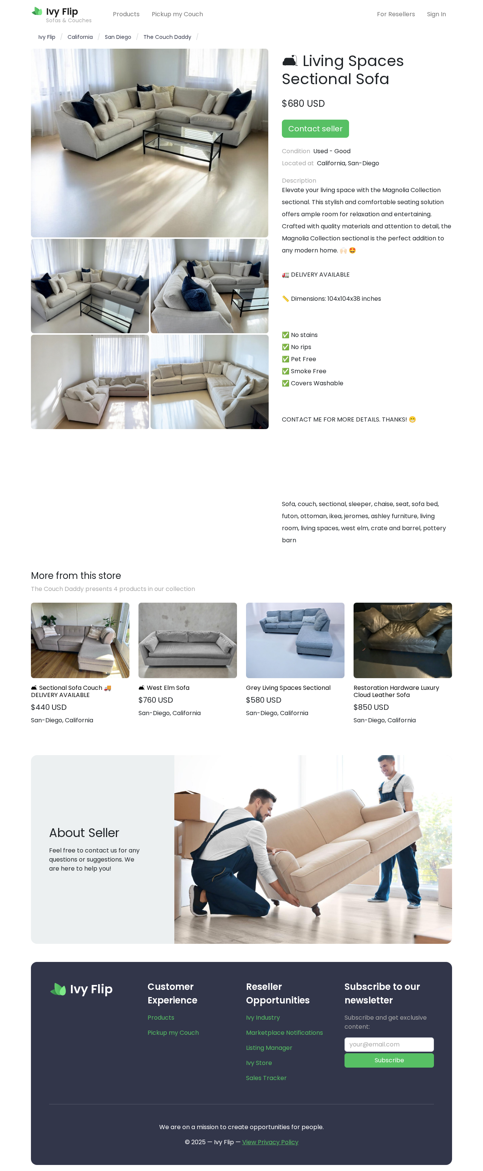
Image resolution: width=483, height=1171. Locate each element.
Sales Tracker (266, 1078)
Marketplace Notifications (284, 1032)
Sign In (436, 14)
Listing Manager (269, 1047)
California (80, 37)
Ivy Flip (46, 37)
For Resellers (396, 14)
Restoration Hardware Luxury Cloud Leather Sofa (396, 691)
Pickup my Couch (177, 14)
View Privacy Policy (270, 1142)
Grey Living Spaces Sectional (288, 687)
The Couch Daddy (167, 37)
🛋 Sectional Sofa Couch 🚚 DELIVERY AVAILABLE (71, 691)
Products (126, 14)
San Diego (118, 37)
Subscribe (389, 1060)
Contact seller (315, 128)
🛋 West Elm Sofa (163, 687)
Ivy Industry (263, 1017)
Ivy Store (259, 1063)
